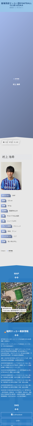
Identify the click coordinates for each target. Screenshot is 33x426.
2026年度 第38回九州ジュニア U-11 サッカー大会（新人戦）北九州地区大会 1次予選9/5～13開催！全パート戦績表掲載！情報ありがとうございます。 (16, 365)
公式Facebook (17, 415)
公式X (18, 421)
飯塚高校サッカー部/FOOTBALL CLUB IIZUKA (16, 4)
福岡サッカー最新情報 (17, 331)
